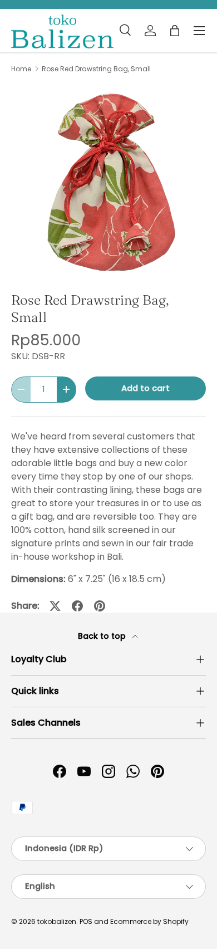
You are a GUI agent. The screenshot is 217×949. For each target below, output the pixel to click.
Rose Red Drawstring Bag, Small (96, 69)
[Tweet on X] (55, 606)
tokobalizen (56, 921)
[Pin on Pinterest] (99, 606)
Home (21, 69)
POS (86, 921)
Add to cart (145, 388)
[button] (174, 30)
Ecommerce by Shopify (149, 921)
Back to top (103, 636)
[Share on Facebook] (77, 606)
